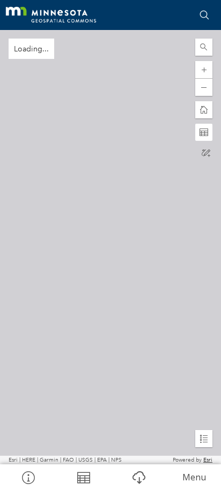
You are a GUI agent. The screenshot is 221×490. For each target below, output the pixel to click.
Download (138, 477)
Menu (194, 477)
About (27, 477)
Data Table (82, 477)
